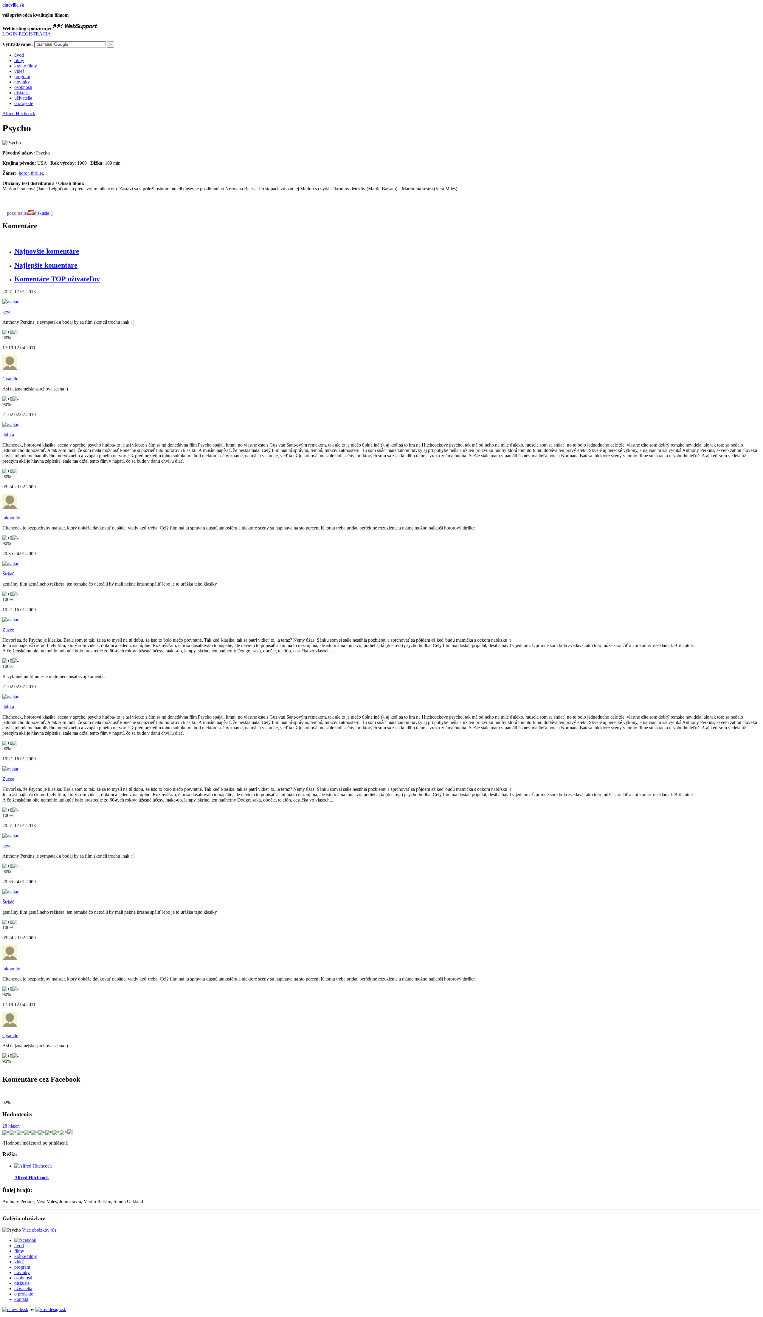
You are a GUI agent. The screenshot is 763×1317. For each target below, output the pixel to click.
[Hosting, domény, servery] (74, 28)
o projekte (23, 103)
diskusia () (43, 213)
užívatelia (23, 98)
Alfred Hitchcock (18, 113)
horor (24, 173)
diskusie (22, 92)
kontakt (21, 1299)
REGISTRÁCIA (35, 33)
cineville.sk (13, 4)
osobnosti (23, 87)
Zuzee (8, 629)
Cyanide (10, 378)
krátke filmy (25, 65)
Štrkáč (8, 573)
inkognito (11, 517)
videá (19, 71)
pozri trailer (17, 213)
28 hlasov (11, 1125)
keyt (6, 311)
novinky (22, 81)
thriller (37, 173)
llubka (8, 434)
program (22, 76)
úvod (19, 55)
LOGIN (10, 33)
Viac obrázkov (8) (39, 1230)
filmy (19, 60)
